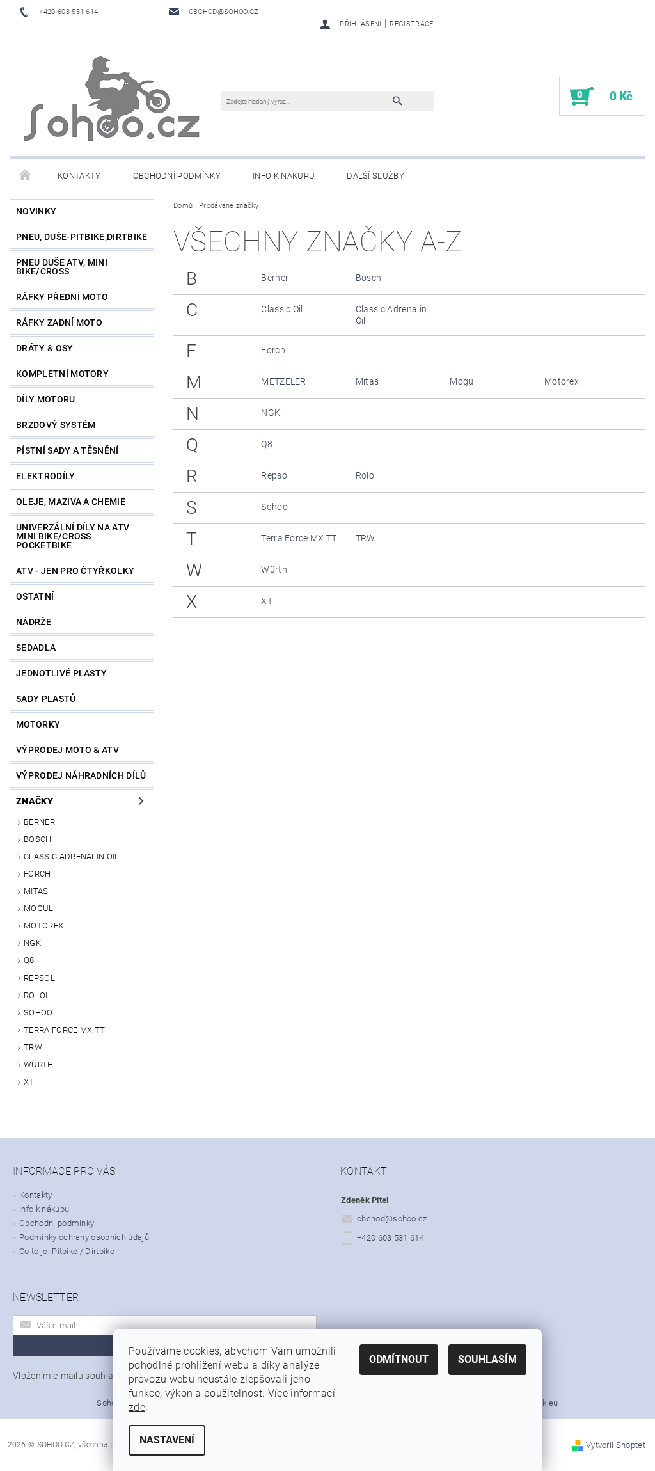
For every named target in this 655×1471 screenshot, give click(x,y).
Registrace (411, 24)
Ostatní (35, 596)
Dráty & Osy (45, 348)
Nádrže (33, 622)
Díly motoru (45, 399)
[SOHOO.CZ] (113, 102)
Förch (37, 874)
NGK (32, 943)
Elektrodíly (45, 476)
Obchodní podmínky (177, 175)
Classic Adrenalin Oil (72, 856)
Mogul (39, 908)
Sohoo (38, 1012)
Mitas (36, 891)
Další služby (375, 175)
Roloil (38, 995)
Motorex (43, 925)
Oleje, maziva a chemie (70, 502)
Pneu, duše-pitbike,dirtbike (82, 237)
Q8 (29, 960)
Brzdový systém (55, 425)
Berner (39, 822)
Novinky (36, 211)
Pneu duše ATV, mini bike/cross (61, 266)
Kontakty (79, 175)
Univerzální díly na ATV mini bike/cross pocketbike (72, 536)
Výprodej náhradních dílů (81, 775)
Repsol (39, 978)
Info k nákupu (284, 175)
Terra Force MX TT (64, 1030)
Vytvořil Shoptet (615, 1445)
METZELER (283, 381)
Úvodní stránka (26, 176)
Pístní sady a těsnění (67, 450)
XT (29, 1081)
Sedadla (36, 647)
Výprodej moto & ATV (67, 750)
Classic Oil (282, 309)
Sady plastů (46, 699)
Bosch (38, 839)
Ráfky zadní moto (59, 322)
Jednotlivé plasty (61, 673)
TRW (33, 1047)
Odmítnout (399, 1359)
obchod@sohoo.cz (392, 1218)
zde (137, 1407)
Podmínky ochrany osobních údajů (84, 1237)
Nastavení (166, 1440)
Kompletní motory (62, 374)
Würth (39, 1064)
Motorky (38, 724)
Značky (34, 801)
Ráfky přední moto (62, 297)
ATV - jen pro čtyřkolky (75, 571)
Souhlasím (487, 1359)
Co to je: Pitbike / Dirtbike (66, 1251)
